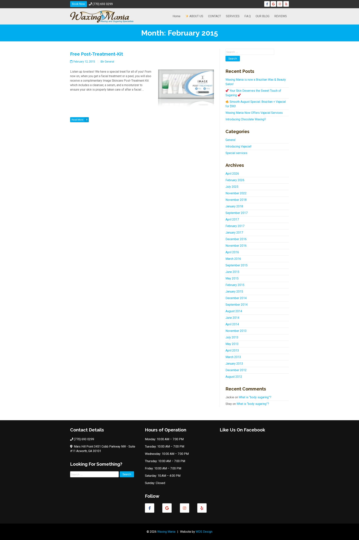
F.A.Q (247, 16)
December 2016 (236, 239)
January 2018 (234, 206)
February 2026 (234, 180)
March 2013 (233, 357)
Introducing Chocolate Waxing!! (245, 119)
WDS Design (204, 531)
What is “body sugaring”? (255, 397)
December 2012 (236, 370)
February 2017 (234, 226)
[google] (273, 4)
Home (176, 16)
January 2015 (234, 291)
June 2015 (232, 272)
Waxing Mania (166, 531)
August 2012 (233, 376)
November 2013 (236, 331)
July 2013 (231, 337)
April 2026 (232, 173)
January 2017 (234, 232)
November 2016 (236, 245)
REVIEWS (280, 16)
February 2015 (234, 285)
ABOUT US (196, 16)
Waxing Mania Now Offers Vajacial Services (254, 113)
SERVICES (233, 16)
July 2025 (231, 186)
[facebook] (267, 4)
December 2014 (236, 298)
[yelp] (286, 4)
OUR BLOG (262, 16)
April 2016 (232, 252)
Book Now (78, 4)
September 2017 (236, 213)
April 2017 (232, 219)
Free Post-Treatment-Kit (96, 54)
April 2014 (232, 324)
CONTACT (214, 16)
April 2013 (232, 350)
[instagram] (280, 4)
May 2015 (232, 278)
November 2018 (236, 200)
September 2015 (236, 265)
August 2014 (233, 311)
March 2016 (233, 259)
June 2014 (232, 318)
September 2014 (236, 304)
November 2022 (236, 193)
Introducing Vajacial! (238, 146)
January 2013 (234, 363)
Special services (236, 153)
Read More (77, 119)
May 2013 (232, 344)
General (109, 61)
